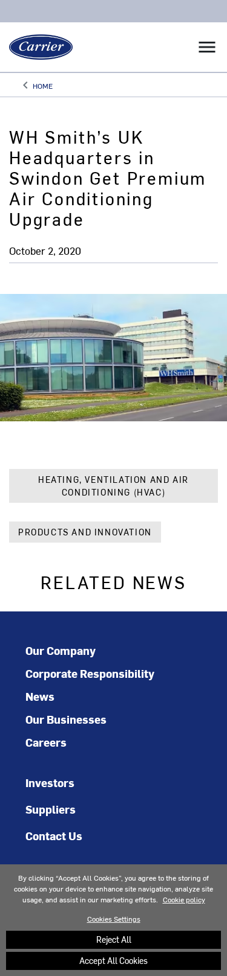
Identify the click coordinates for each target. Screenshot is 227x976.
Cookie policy (184, 899)
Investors (49, 782)
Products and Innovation (85, 532)
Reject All (113, 939)
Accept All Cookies (113, 960)
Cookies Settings (113, 918)
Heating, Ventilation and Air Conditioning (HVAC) (113, 486)
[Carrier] (36, 47)
